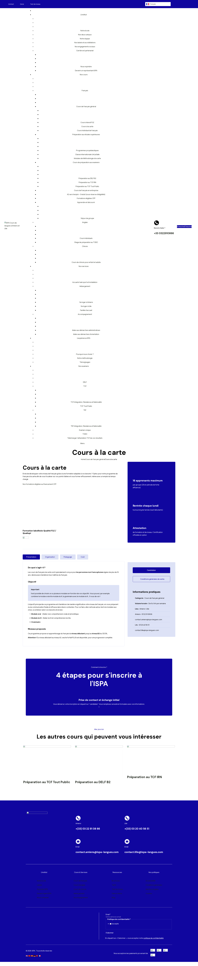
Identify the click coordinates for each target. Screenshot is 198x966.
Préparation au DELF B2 (92, 782)
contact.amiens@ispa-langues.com (97, 852)
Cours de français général (95, 459)
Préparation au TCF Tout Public (46, 782)
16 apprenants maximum (148, 480)
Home (83, 459)
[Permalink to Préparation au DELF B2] (99, 761)
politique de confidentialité (154, 938)
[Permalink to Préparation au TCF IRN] (151, 758)
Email (108, 914)
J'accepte (115, 924)
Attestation (139, 528)
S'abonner (110, 933)
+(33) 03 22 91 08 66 (88, 828)
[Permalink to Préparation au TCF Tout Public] (47, 761)
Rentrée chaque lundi (146, 505)
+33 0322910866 (164, 233)
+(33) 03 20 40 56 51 (136, 828)
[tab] (31, 556)
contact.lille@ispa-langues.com (143, 852)
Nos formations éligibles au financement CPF (39, 484)
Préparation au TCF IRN (144, 777)
